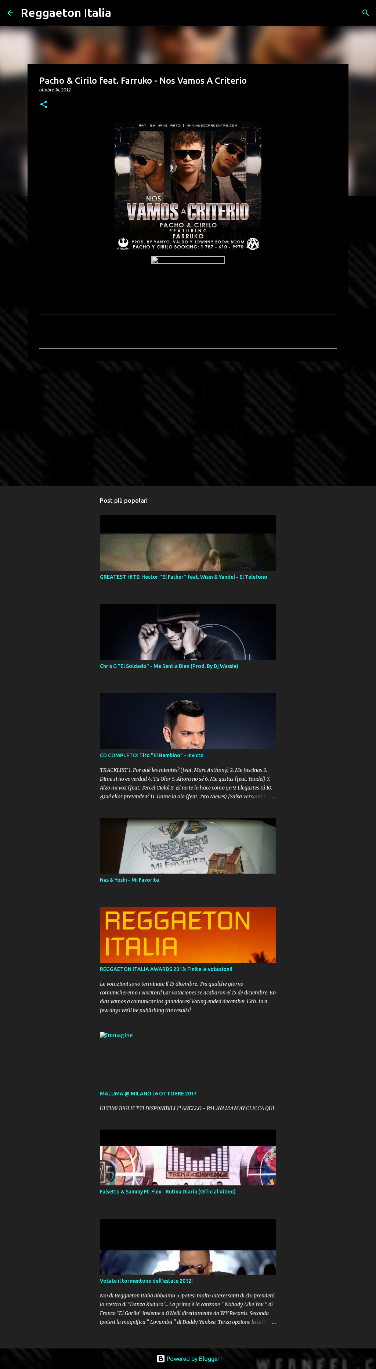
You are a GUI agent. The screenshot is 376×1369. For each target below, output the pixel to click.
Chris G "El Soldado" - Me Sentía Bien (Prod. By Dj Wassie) (169, 666)
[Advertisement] (188, 423)
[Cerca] (121, 13)
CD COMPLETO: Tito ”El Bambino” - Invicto (152, 755)
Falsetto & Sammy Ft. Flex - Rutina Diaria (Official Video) (168, 1192)
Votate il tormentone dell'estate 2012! (146, 1281)
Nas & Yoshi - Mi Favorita (129, 880)
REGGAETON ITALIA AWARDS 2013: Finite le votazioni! (166, 969)
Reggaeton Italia (66, 12)
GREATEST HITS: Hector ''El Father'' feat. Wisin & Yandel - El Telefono (183, 577)
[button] (43, 105)
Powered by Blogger (192, 1358)
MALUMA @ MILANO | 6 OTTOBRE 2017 (148, 1094)
